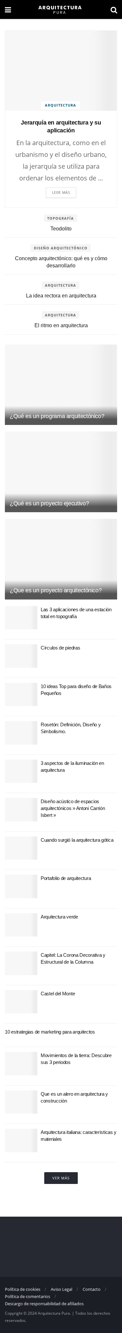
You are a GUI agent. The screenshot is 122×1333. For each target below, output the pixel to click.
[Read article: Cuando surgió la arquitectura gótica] (21, 848)
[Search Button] (114, 9)
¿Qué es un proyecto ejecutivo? (49, 503)
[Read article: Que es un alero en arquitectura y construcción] (21, 1102)
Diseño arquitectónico (61, 247)
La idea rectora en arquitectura (61, 295)
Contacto (92, 1289)
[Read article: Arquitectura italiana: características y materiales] (21, 1140)
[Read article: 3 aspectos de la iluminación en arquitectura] (21, 771)
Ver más (61, 1177)
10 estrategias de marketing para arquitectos (50, 1032)
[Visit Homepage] (61, 9)
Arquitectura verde (59, 917)
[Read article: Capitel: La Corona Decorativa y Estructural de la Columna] (21, 963)
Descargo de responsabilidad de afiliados (44, 1304)
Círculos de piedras (60, 647)
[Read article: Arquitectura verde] (21, 925)
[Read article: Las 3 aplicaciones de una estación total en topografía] (21, 618)
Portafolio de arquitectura (66, 878)
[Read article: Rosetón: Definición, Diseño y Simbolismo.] (21, 733)
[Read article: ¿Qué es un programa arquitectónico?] (61, 385)
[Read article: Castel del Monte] (21, 1002)
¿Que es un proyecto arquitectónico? (56, 590)
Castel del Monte (58, 993)
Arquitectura (60, 105)
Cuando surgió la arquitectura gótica (77, 840)
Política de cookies (22, 1289)
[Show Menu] (8, 9)
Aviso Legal (61, 1289)
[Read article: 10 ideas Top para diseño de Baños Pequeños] (21, 694)
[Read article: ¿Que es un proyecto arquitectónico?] (61, 559)
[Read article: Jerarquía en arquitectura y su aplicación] (61, 71)
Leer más (61, 192)
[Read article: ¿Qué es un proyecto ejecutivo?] (61, 471)
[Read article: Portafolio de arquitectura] (21, 886)
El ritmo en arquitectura (61, 325)
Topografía (60, 218)
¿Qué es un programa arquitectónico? (57, 416)
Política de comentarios (27, 1296)
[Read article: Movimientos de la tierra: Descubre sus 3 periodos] (21, 1063)
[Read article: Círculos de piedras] (21, 656)
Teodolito (61, 228)
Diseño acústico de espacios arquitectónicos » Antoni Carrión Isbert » (73, 808)
